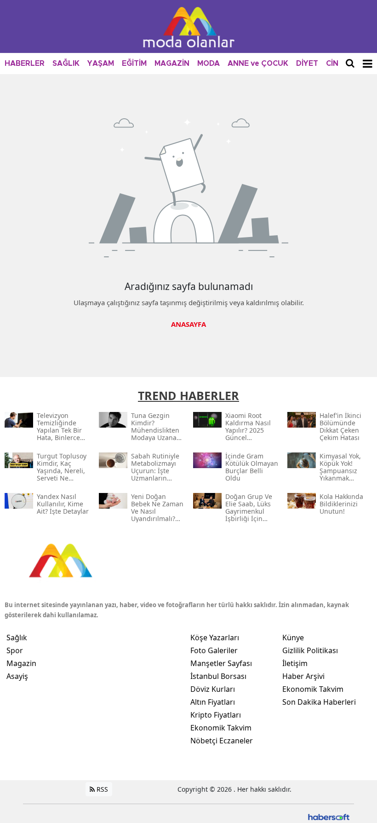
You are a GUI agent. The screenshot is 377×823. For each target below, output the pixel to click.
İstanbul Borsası (218, 676)
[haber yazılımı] (328, 816)
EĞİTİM (134, 63)
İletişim (295, 663)
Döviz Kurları (212, 689)
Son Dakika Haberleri (319, 702)
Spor (14, 650)
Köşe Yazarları (214, 637)
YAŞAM (100, 63)
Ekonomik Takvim (220, 728)
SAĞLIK (66, 63)
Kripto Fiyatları (215, 715)
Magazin (21, 663)
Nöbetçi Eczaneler (221, 741)
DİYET (307, 63)
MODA (208, 63)
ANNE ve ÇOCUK (258, 63)
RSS (101, 789)
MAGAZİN (171, 63)
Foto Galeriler (214, 650)
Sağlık (16, 637)
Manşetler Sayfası (221, 663)
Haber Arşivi (303, 676)
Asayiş (17, 676)
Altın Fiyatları (212, 702)
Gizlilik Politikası (310, 650)
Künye (293, 637)
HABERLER (25, 63)
